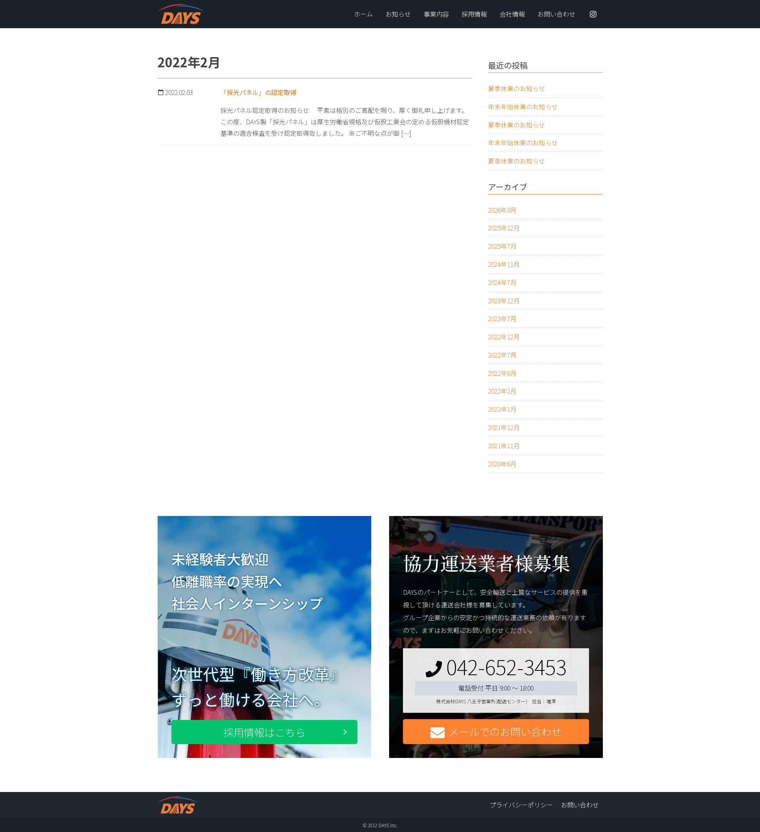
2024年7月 (502, 282)
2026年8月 (502, 210)
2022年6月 (502, 373)
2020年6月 (502, 463)
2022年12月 (504, 336)
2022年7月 (502, 355)
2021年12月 (504, 427)
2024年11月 (504, 264)
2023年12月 (504, 300)
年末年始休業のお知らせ (523, 106)
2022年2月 (502, 391)
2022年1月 (502, 409)
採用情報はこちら (264, 732)
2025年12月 (504, 227)
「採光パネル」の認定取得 (258, 92)
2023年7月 (502, 318)
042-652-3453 (506, 666)
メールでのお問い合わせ (505, 731)
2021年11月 (504, 445)
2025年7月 (502, 246)
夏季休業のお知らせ (516, 88)
